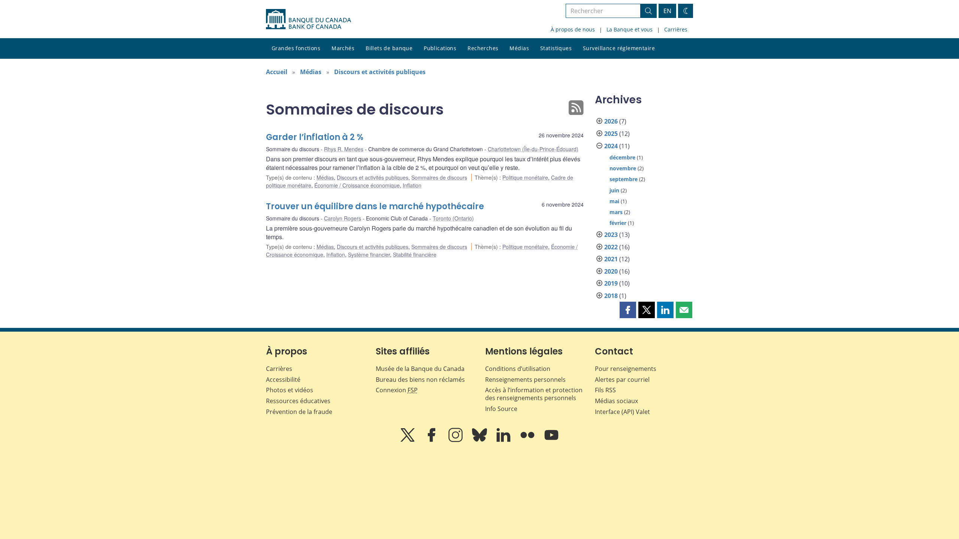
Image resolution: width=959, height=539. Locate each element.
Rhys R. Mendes (343, 149)
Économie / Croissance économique (357, 185)
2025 (611, 134)
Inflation (412, 185)
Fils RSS (605, 390)
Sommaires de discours (439, 177)
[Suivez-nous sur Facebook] (432, 440)
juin (614, 190)
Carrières (675, 29)
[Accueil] (308, 19)
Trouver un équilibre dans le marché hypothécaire (375, 206)
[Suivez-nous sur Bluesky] (480, 440)
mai (614, 201)
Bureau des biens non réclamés (420, 379)
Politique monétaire (525, 177)
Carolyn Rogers (342, 218)
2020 (611, 271)
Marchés (343, 48)
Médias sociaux (616, 401)
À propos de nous (573, 29)
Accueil (276, 72)
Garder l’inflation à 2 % (314, 137)
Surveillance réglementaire (619, 48)
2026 (611, 121)
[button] (628, 310)
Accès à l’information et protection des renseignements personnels (534, 394)
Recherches (483, 48)
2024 (611, 146)
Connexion (397, 390)
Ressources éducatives (298, 401)
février (617, 222)
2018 (611, 296)
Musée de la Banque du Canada (420, 369)
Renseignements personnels (525, 379)
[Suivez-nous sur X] (408, 440)
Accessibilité (283, 379)
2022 (611, 247)
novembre (622, 168)
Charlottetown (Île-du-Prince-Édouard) (533, 149)
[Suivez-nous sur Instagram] (456, 440)
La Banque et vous (629, 29)
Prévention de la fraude (299, 412)
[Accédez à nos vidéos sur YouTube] (551, 440)
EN (667, 11)
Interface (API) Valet (622, 412)
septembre (623, 179)
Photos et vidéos (289, 390)
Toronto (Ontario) (453, 218)
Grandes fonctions (296, 48)
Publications (440, 48)
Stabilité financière (414, 254)
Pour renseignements (625, 369)
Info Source (501, 409)
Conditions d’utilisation (517, 369)
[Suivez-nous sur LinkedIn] (504, 440)
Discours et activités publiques (380, 72)
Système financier (369, 254)
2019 (611, 283)
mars (616, 212)
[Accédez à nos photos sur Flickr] (528, 440)
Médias (519, 48)
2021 (611, 259)
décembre (622, 157)
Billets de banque (389, 48)
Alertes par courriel (622, 379)
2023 (611, 235)
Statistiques (556, 48)
